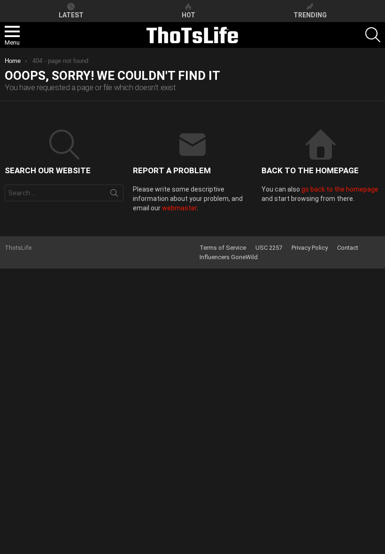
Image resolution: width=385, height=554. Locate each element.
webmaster (179, 208)
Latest (71, 15)
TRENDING (310, 15)
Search (114, 195)
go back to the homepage (339, 189)
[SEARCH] (372, 34)
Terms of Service (223, 247)
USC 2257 (268, 247)
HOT (188, 15)
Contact (347, 247)
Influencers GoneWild (229, 257)
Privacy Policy (310, 247)
